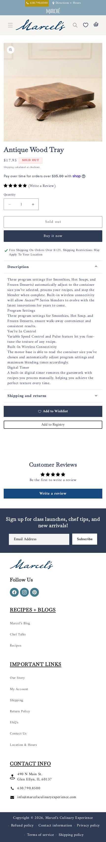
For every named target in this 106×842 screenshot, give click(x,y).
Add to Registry (53, 424)
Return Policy (20, 711)
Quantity (10, 194)
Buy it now (53, 236)
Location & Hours (23, 745)
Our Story (17, 678)
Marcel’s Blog (20, 623)
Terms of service (40, 835)
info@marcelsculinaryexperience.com (46, 797)
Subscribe (84, 539)
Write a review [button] (52, 493)
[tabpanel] (53, 331)
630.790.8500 (28, 788)
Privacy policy (88, 825)
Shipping (9, 167)
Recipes (15, 646)
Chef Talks (18, 634)
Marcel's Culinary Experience (69, 818)
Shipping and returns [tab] (26, 396)
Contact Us (18, 734)
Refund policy (22, 825)
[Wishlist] (85, 25)
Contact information (55, 825)
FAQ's (14, 722)
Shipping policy (71, 835)
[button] (75, 25)
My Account (19, 689)
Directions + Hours (68, 3)
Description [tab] (18, 267)
